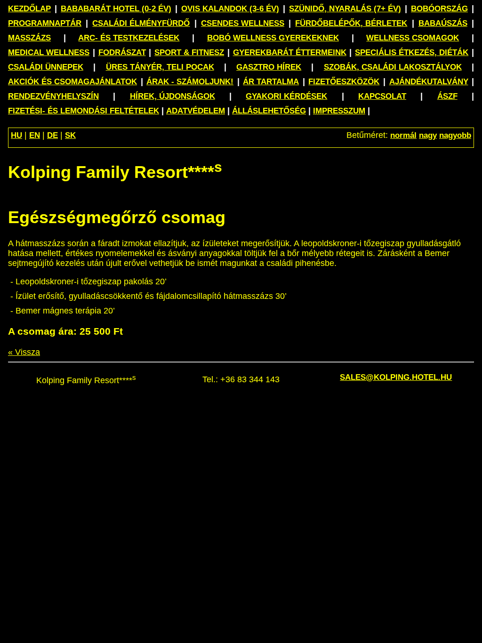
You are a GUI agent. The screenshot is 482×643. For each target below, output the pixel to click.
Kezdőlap (29, 8)
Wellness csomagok (412, 37)
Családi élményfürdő (141, 23)
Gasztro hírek (268, 67)
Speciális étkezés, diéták (411, 52)
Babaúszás (442, 23)
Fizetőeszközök (343, 81)
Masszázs (29, 37)
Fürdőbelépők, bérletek (351, 23)
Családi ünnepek (45, 67)
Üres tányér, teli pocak (160, 67)
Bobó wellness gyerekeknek (273, 37)
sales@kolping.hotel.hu (396, 377)
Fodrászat (122, 52)
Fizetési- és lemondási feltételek (83, 110)
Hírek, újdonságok (172, 96)
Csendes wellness (242, 23)
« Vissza (24, 352)
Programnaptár (44, 23)
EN (34, 135)
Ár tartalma (271, 81)
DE (52, 135)
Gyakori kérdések (286, 96)
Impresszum (339, 110)
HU (16, 135)
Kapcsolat (382, 96)
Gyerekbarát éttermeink (289, 52)
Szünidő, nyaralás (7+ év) (345, 8)
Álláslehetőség (269, 110)
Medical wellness (48, 52)
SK (70, 135)
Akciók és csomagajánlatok (72, 81)
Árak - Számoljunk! (189, 81)
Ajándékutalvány (428, 81)
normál (403, 135)
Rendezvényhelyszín (53, 96)
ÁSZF (447, 96)
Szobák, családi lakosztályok (393, 67)
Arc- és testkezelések (128, 37)
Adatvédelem (195, 110)
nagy (428, 135)
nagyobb (455, 135)
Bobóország (439, 8)
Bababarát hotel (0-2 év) (116, 8)
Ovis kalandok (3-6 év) (230, 8)
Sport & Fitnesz (189, 52)
